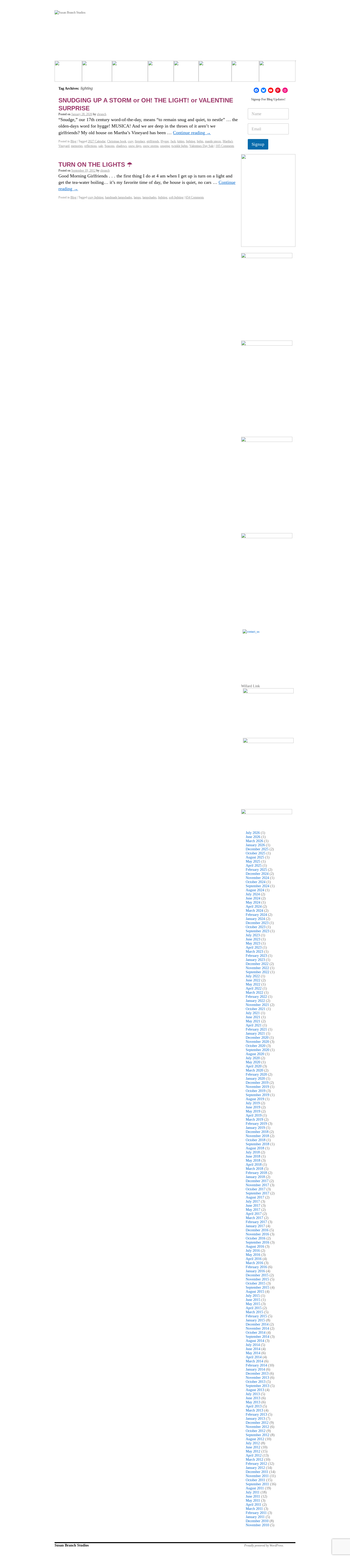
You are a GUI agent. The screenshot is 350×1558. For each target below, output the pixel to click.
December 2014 (257, 1324)
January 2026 (255, 845)
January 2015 (255, 1320)
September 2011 (257, 1484)
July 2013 (253, 1394)
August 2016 (255, 1246)
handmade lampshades (118, 197)
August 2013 (255, 1390)
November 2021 (257, 1005)
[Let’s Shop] (161, 73)
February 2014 (256, 1365)
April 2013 (254, 1406)
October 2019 (255, 1091)
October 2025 (255, 853)
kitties (180, 141)
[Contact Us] (268, 655)
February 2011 (256, 1513)
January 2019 (255, 1128)
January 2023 (255, 960)
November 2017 (257, 1185)
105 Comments (225, 146)
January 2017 (255, 1226)
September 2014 (257, 1337)
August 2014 (255, 1341)
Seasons (110, 146)
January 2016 (255, 1271)
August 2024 (255, 890)
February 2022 (256, 997)
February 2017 (256, 1222)
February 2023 (256, 956)
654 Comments (195, 197)
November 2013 (257, 1378)
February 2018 (256, 1173)
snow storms (151, 146)
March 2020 (254, 1070)
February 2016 (256, 1267)
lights (200, 141)
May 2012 (253, 1451)
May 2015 (253, 1304)
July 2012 (253, 1443)
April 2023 (254, 947)
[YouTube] (270, 90)
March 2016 (254, 1263)
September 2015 (257, 1287)
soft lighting (176, 197)
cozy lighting (96, 197)
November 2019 (257, 1087)
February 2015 (256, 1316)
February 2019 (256, 1124)
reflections (90, 146)
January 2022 (255, 1001)
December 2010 (257, 1521)
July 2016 (253, 1251)
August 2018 (255, 1148)
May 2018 (253, 1160)
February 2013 (256, 1414)
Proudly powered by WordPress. (264, 1545)
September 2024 (257, 886)
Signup (258, 144)
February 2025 (256, 870)
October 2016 (255, 1238)
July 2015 (253, 1296)
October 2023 (255, 927)
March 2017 (254, 1218)
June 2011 (253, 1496)
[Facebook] (256, 90)
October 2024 (255, 882)
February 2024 (256, 915)
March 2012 (254, 1459)
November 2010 (257, 1525)
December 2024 (257, 874)
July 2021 (253, 1013)
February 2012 (256, 1464)
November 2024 (257, 878)
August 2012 (255, 1439)
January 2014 (255, 1369)
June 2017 (253, 1205)
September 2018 (257, 1144)
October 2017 (255, 1189)
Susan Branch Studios (72, 1545)
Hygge (165, 141)
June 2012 (253, 1447)
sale (100, 146)
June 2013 (253, 1398)
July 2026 (253, 833)
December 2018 (257, 1132)
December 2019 (257, 1083)
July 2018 (253, 1152)
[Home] (68, 73)
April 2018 (254, 1165)
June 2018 (253, 1156)
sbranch (101, 114)
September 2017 (257, 1193)
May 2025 (253, 861)
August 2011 (255, 1488)
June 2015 (253, 1300)
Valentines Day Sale (201, 146)
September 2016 (257, 1242)
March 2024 (254, 911)
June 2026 (253, 837)
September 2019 (257, 1095)
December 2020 (257, 1038)
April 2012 (254, 1455)
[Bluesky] (263, 90)
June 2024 (253, 898)
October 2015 (255, 1283)
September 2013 (257, 1386)
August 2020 (255, 1054)
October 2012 (255, 1431)
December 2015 (257, 1275)
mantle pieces (213, 141)
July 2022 (253, 976)
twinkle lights (179, 146)
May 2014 (253, 1353)
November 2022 (257, 968)
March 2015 (254, 1312)
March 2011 (254, 1509)
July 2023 (253, 935)
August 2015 (255, 1292)
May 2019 (253, 1111)
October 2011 (255, 1480)
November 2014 (257, 1328)
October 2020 (255, 1046)
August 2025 (255, 857)
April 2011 (253, 1505)
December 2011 (257, 1472)
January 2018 (255, 1177)
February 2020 (256, 1074)
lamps (137, 197)
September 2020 (257, 1050)
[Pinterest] (278, 90)
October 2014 (255, 1332)
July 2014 (253, 1345)
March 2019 (254, 1119)
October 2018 (255, 1140)
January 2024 (255, 919)
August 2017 (255, 1197)
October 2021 (255, 1009)
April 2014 (254, 1357)
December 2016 (257, 1230)
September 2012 (257, 1435)
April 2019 (254, 1115)
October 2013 (255, 1382)
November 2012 (257, 1427)
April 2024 (254, 906)
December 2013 (257, 1373)
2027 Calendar (97, 141)
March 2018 (254, 1169)
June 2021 (253, 1017)
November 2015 (257, 1279)
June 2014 (253, 1349)
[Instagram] (285, 90)
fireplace (140, 141)
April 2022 (254, 988)
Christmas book (116, 141)
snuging (165, 146)
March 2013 (254, 1410)
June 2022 (253, 980)
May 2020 (253, 1062)
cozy (130, 141)
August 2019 (255, 1099)
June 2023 (253, 939)
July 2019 (253, 1103)
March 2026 (254, 841)
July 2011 (253, 1492)
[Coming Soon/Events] (277, 73)
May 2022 (253, 984)
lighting (190, 141)
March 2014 (254, 1361)
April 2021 (254, 1025)
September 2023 (257, 931)
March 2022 (254, 992)
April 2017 (254, 1214)
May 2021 (253, 1021)
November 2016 (257, 1234)
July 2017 (253, 1201)
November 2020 (257, 1042)
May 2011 (253, 1500)
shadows (121, 146)
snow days (134, 146)
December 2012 (257, 1423)
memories (77, 146)
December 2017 (257, 1181)
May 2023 (253, 943)
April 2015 (254, 1308)
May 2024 (253, 902)
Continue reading (192, 132)
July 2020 (253, 1058)
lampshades (149, 197)
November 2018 (257, 1136)
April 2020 (254, 1066)
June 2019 (253, 1107)
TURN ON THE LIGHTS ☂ (95, 164)
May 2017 (253, 1210)
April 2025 (254, 865)
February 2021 (256, 1029)
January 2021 (255, 1033)
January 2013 (255, 1419)
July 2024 (253, 894)
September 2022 (257, 972)
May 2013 (253, 1402)
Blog (73, 141)
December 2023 (257, 923)
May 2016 (253, 1255)
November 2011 (257, 1476)
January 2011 (255, 1517)
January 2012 (255, 1468)
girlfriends (153, 141)
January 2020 (255, 1078)
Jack (173, 141)
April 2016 (254, 1259)
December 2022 (257, 964)
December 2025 (257, 849)
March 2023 (254, 951)
